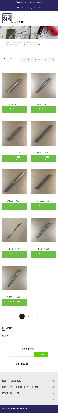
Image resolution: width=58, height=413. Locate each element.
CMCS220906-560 (15, 201)
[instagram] (40, 364)
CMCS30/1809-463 (15, 297)
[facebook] (34, 364)
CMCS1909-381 (15, 104)
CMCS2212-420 (44, 201)
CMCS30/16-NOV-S (15, 249)
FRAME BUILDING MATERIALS (25, 42)
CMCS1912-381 (15, 153)
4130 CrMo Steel (11, 45)
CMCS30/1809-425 (44, 249)
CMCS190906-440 (44, 104)
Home (6, 42)
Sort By (16, 59)
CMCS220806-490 (44, 153)
